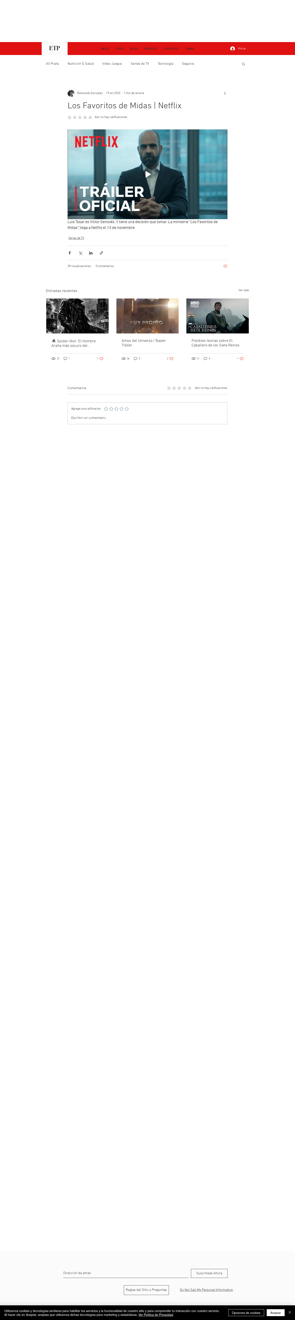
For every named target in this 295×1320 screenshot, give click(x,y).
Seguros (188, 64)
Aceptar (275, 1313)
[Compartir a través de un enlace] (101, 253)
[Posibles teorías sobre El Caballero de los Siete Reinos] (217, 316)
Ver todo (243, 290)
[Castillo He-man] (147, 316)
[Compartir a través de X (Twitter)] (80, 253)
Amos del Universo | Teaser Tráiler (144, 343)
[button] (190, 48)
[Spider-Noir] (77, 316)
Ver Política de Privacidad (155, 1314)
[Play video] (147, 174)
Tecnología (165, 64)
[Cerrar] (289, 1313)
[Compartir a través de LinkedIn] (91, 253)
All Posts (52, 64)
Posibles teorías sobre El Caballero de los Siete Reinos (215, 343)
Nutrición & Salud (81, 64)
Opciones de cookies (246, 1313)
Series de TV (140, 64)
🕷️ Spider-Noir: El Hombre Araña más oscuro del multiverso (73, 343)
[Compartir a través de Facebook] (70, 253)
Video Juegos (112, 64)
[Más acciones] (224, 93)
